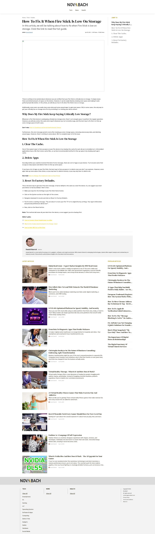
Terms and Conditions (128, 499)
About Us (125, 501)
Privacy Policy (126, 497)
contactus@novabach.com (129, 495)
